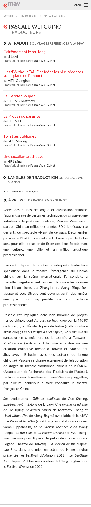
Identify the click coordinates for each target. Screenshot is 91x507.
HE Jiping (14, 161)
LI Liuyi (12, 56)
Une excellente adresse (23, 156)
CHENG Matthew (21, 101)
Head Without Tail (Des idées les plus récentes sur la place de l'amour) (43, 74)
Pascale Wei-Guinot (56, 16)
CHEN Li (14, 121)
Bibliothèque (28, 16)
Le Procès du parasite (21, 116)
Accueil (8, 16)
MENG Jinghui (18, 80)
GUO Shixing (17, 141)
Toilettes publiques (19, 136)
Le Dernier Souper (19, 96)
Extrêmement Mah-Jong (24, 51)
